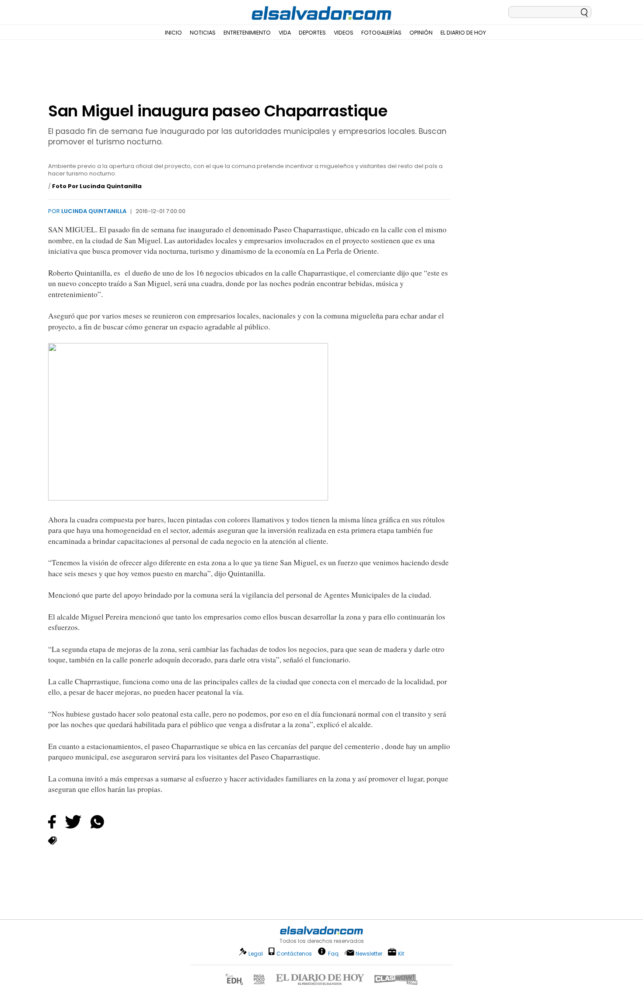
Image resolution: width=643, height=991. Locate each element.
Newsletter (369, 953)
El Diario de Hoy (463, 32)
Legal (255, 953)
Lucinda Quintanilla (93, 211)
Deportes (312, 32)
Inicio (173, 32)
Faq (333, 953)
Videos (343, 32)
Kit (401, 953)
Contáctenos (294, 953)
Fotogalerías (381, 32)
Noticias (203, 32)
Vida (285, 32)
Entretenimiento (247, 32)
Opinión (421, 32)
